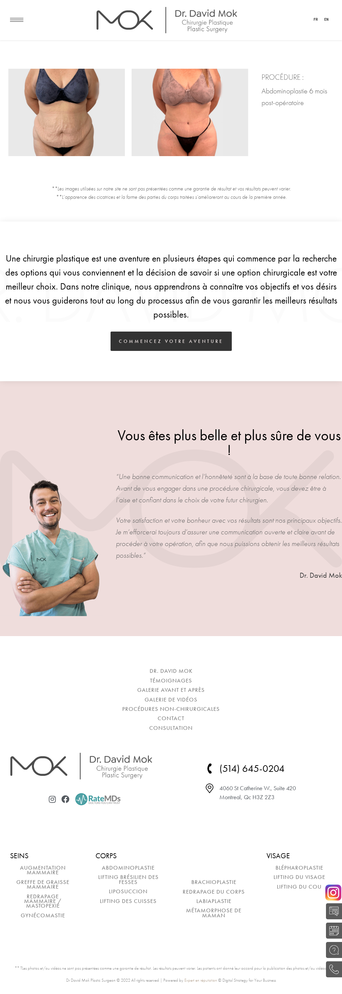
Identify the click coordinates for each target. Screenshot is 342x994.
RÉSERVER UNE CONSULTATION (332, 931)
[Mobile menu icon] (16, 19)
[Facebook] (65, 799)
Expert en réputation (200, 980)
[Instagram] (52, 799)
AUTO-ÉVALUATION (332, 911)
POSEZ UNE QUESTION (332, 950)
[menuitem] (171, 670)
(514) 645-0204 (332, 969)
